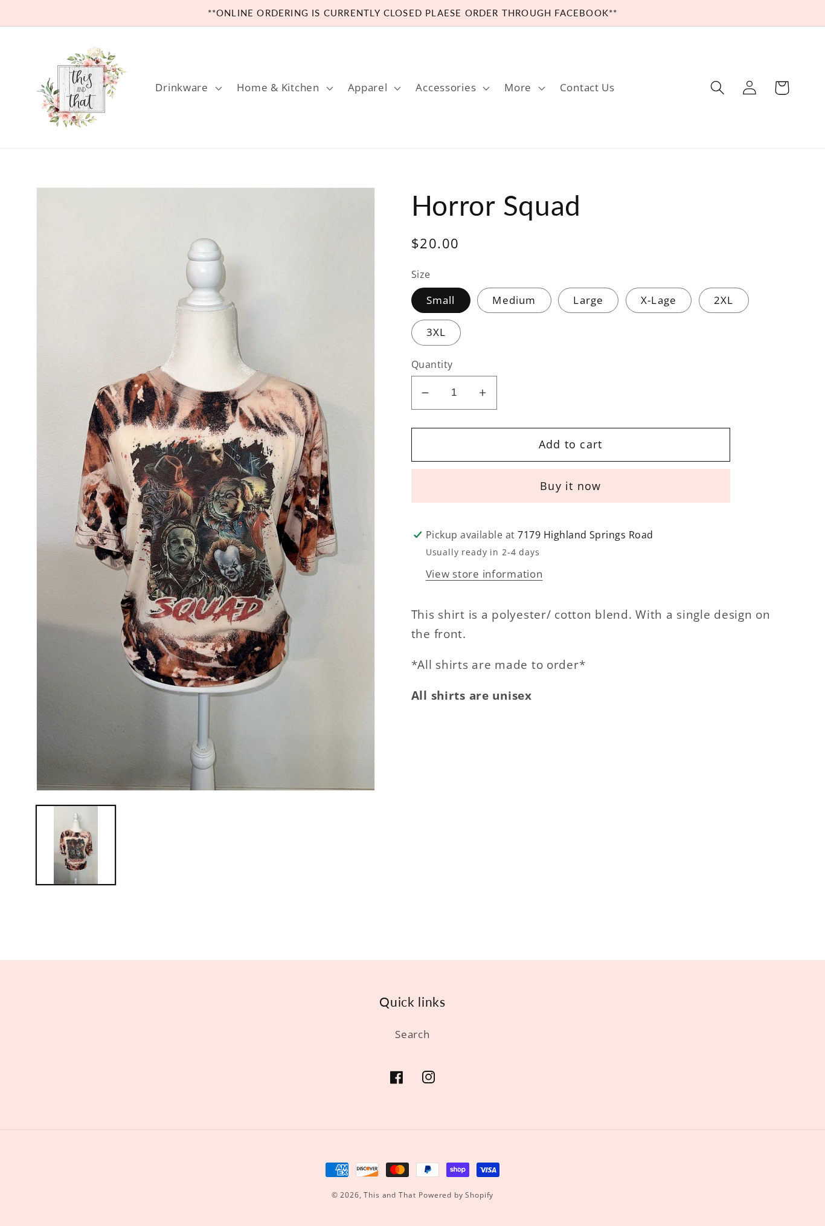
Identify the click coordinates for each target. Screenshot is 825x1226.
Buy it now (570, 486)
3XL (436, 332)
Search (412, 1034)
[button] (187, 88)
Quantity (432, 364)
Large (588, 300)
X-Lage (658, 300)
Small (440, 300)
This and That (390, 1195)
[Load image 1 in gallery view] (75, 845)
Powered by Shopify (456, 1195)
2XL (724, 300)
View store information (484, 574)
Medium (514, 300)
